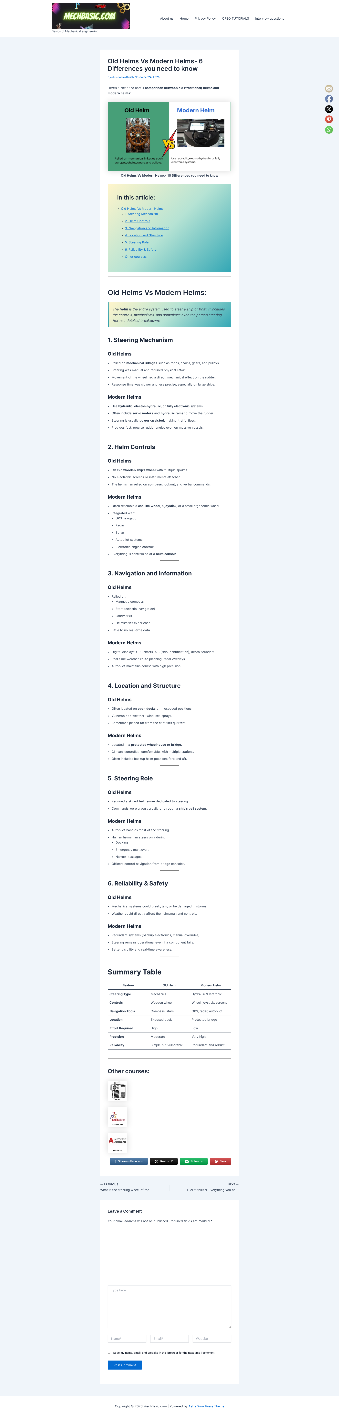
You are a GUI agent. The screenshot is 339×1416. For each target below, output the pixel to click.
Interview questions (269, 18)
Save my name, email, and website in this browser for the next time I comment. (164, 1352)
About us (166, 18)
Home (184, 18)
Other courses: (136, 257)
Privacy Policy (205, 18)
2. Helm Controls (137, 221)
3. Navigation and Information (147, 228)
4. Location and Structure (144, 235)
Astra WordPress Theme (206, 1406)
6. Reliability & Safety (140, 249)
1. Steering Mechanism (141, 214)
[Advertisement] (169, 1255)
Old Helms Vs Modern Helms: (142, 208)
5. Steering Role (137, 242)
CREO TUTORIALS (235, 18)
